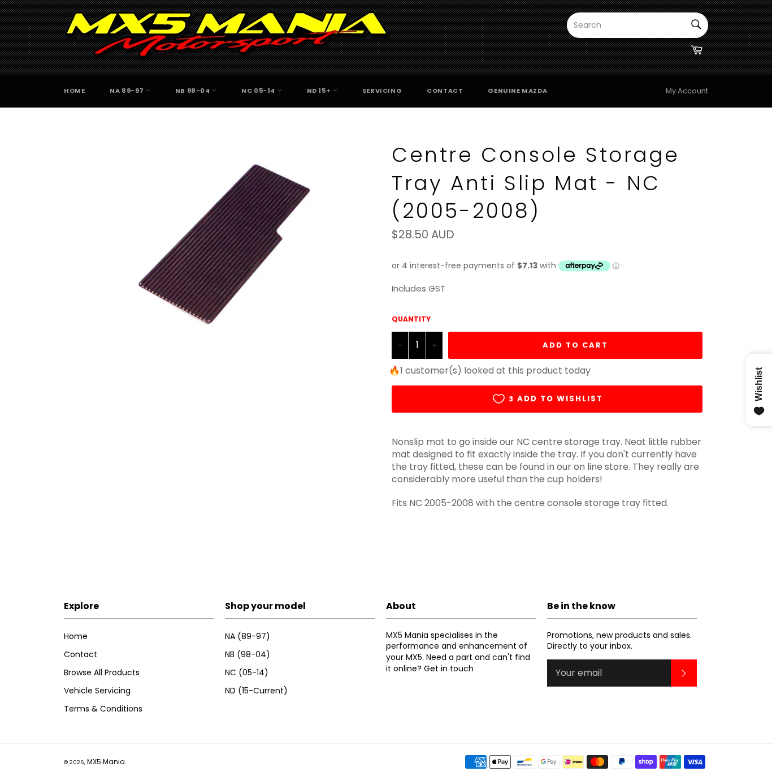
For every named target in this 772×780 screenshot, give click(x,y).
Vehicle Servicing (97, 690)
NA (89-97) (247, 636)
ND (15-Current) (256, 690)
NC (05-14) (246, 672)
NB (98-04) (247, 654)
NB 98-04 (193, 90)
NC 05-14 (258, 90)
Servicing (382, 90)
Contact (445, 90)
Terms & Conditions (103, 708)
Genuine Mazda (517, 90)
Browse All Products (102, 672)
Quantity (411, 319)
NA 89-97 (127, 90)
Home (74, 90)
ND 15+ (319, 90)
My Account (687, 90)
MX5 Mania (106, 761)
